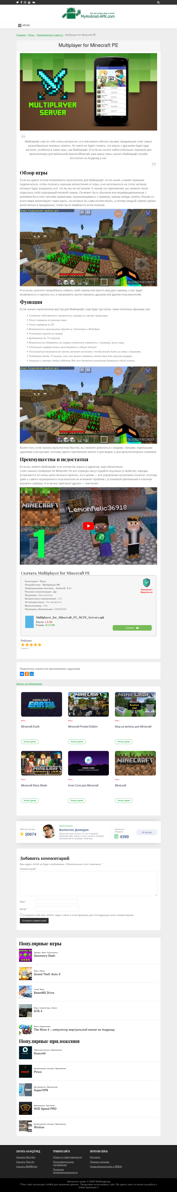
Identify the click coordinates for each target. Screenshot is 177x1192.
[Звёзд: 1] (23, 644)
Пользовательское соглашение (63, 1163)
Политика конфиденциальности (65, 1171)
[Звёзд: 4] (35, 644)
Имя (23, 901)
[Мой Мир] (32, 674)
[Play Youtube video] (88, 525)
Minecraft (120, 785)
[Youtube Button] (29, 2)
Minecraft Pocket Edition (83, 726)
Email (23, 909)
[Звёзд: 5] (40, 644)
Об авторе (147, 832)
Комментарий (28, 868)
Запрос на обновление (29, 683)
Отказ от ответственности (67, 1157)
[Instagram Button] (25, 2)
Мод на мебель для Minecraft (133, 726)
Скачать (130, 627)
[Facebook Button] (21, 2)
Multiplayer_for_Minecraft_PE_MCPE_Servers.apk (70, 617)
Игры (23, 720)
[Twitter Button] (17, 2)
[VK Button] (33, 2)
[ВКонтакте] (22, 674)
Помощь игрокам (99, 1161)
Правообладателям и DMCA (106, 1166)
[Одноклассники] (27, 674)
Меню (26, 25)
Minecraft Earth (30, 726)
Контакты (95, 1157)
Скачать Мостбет (25, 1157)
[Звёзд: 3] (31, 644)
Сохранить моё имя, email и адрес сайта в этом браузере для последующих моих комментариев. (78, 914)
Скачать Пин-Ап (25, 1161)
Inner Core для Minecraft (83, 785)
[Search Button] (158, 2)
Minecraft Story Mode (34, 785)
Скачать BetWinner (26, 1166)
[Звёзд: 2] (27, 644)
